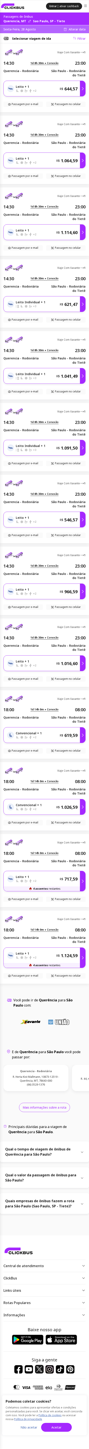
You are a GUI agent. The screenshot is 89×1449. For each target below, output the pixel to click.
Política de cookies (50, 1415)
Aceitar (56, 1427)
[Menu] (86, 6)
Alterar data (77, 29)
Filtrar (81, 38)
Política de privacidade (28, 1419)
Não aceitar (29, 1427)
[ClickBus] (12, 6)
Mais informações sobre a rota (44, 1107)
